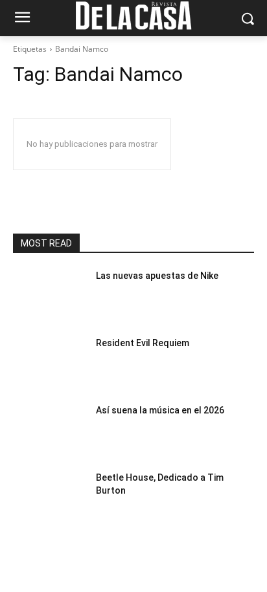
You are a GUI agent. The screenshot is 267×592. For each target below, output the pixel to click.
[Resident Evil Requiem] (49, 362)
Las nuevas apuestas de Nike (157, 275)
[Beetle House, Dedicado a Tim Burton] (49, 497)
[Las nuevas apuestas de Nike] (49, 295)
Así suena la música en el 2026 (160, 410)
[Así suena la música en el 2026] (49, 429)
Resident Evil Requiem (142, 343)
